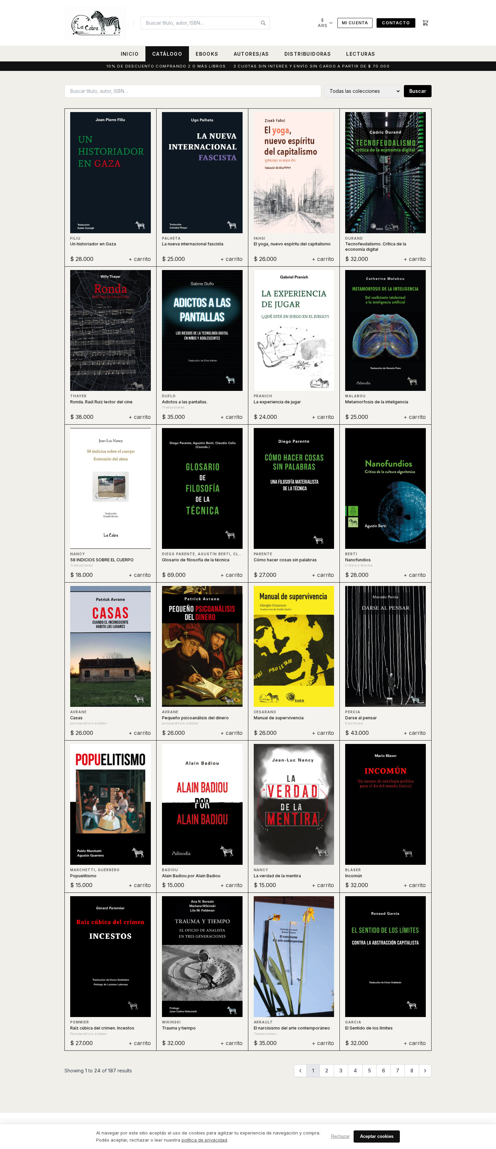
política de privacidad (204, 1140)
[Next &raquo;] (425, 1070)
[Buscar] (263, 23)
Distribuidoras (307, 54)
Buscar (417, 91)
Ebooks (207, 54)
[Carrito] (425, 23)
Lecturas (360, 54)
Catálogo (167, 54)
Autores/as (251, 54)
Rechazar (340, 1136)
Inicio (130, 54)
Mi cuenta (355, 22)
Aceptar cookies (376, 1136)
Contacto (396, 22)
